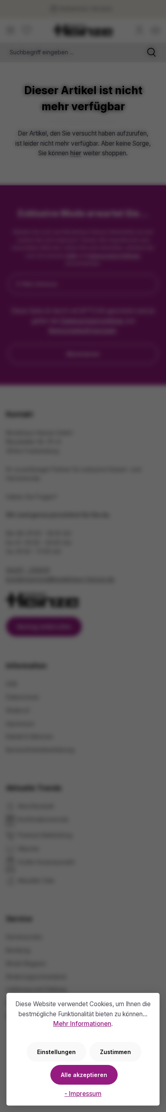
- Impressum (83, 1094)
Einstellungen (56, 1051)
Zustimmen (115, 1051)
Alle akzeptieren (84, 1074)
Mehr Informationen (82, 1024)
